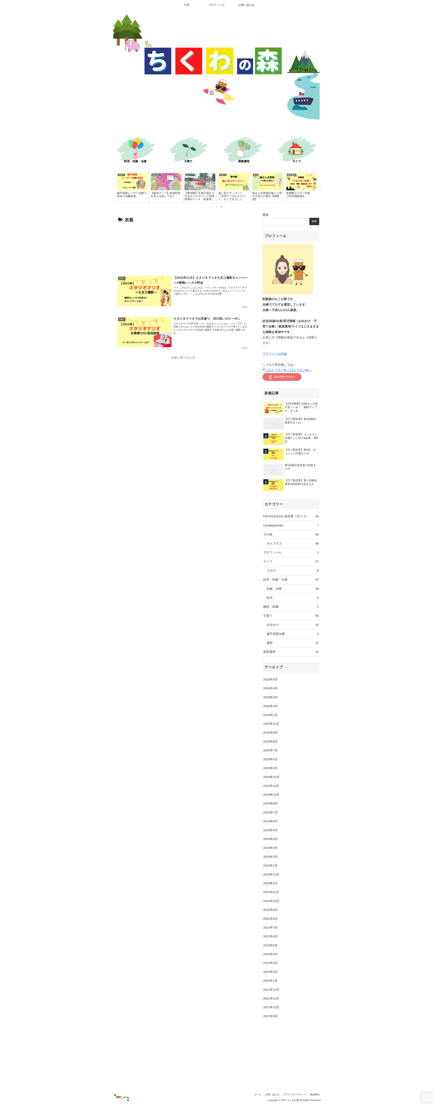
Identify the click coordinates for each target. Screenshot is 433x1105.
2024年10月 (271, 794)
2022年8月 (270, 918)
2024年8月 (270, 803)
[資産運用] (243, 150)
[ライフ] (298, 150)
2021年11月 (271, 998)
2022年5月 (270, 945)
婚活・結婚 (291, 606)
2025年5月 (270, 759)
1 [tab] (211, 207)
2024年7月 (270, 812)
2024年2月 (270, 856)
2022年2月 (270, 972)
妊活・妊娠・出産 (291, 579)
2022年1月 (270, 980)
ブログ (293, 570)
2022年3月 (270, 963)
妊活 (293, 597)
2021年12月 (271, 989)
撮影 (293, 642)
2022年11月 (271, 892)
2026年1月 (270, 715)
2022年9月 (270, 910)
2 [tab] (216, 207)
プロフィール (291, 552)
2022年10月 (271, 901)
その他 (291, 534)
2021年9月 (270, 1016)
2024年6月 (270, 821)
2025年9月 (270, 732)
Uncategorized (291, 525)
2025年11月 (271, 724)
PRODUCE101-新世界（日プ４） (291, 516)
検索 (266, 214)
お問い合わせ (272, 1094)
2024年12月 (271, 777)
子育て (291, 615)
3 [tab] (221, 207)
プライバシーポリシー (294, 1094)
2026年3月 (270, 697)
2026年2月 (270, 706)
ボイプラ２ (293, 543)
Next (320, 188)
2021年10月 (271, 1007)
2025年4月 (270, 768)
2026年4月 (270, 688)
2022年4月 (270, 954)
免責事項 (315, 1094)
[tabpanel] (132, 187)
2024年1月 (270, 865)
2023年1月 (270, 883)
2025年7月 (270, 750)
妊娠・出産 (293, 588)
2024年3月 (270, 847)
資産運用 (291, 651)
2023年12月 (271, 874)
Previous (113, 188)
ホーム (257, 1094)
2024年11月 (271, 786)
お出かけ (293, 624)
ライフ (291, 561)
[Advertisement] (183, 248)
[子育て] (189, 150)
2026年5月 (270, 679)
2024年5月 (270, 830)
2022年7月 (270, 927)
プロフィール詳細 (275, 353)
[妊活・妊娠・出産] (135, 150)
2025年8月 (270, 741)
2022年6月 (270, 936)
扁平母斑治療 (293, 634)
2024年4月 (270, 839)
